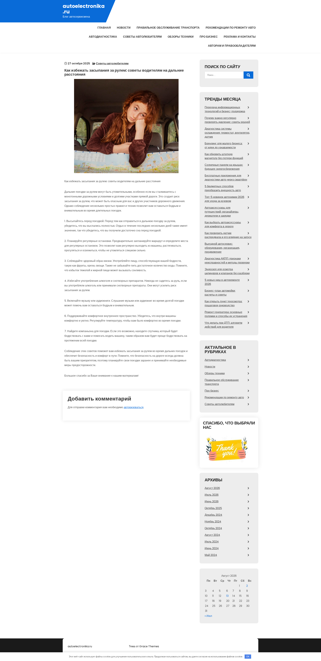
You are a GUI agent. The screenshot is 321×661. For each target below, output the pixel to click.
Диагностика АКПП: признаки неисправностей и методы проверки (227, 261)
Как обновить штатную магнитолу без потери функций (224, 156)
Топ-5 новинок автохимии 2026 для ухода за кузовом (224, 199)
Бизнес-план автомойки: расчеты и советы (220, 293)
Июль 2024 (212, 542)
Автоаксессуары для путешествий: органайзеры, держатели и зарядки (222, 212)
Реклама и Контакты (240, 37)
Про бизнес (209, 37)
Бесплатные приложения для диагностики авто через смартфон (226, 178)
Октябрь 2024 (213, 528)
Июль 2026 (212, 495)
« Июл (208, 616)
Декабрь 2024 (213, 515)
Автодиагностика (103, 37)
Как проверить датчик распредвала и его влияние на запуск (228, 235)
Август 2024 (212, 535)
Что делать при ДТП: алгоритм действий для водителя (223, 325)
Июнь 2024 (212, 548)
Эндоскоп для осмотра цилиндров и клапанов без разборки (227, 271)
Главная (104, 28)
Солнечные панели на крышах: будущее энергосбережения (224, 167)
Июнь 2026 (212, 501)
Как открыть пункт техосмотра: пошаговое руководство (223, 303)
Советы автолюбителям (142, 37)
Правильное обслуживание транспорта (168, 28)
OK (247, 656)
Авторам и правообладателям (232, 46)
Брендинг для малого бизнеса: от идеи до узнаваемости (223, 145)
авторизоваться (133, 407)
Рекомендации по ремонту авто (231, 28)
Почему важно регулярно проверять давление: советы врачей (227, 120)
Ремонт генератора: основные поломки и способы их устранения (226, 314)
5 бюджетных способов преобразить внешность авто (223, 188)
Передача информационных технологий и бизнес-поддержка (225, 109)
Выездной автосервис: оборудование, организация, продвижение (222, 248)
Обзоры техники (181, 37)
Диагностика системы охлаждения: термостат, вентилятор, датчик (227, 133)
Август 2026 (212, 488)
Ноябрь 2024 (213, 521)
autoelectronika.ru (84, 8)
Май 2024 (211, 555)
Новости (124, 28)
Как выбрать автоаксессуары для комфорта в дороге (223, 224)
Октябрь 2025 (213, 508)
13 (227, 596)
